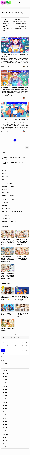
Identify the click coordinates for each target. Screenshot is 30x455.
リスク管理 (7, 202)
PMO (5, 176)
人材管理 (6, 205)
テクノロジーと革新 (9, 186)
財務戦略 (6, 218)
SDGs (5, 180)
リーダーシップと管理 (9, 199)
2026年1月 (5, 386)
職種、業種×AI (8, 215)
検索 (27, 147)
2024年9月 (5, 437)
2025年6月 (5, 408)
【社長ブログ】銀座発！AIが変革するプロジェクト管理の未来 (15, 163)
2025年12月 (5, 389)
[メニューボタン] (26, 3)
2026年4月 (5, 376)
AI (4, 167)
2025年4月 (5, 415)
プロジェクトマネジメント (10, 196)
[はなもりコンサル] (6, 3)
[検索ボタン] (20, 3)
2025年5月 (5, 411)
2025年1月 (5, 424)
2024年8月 (5, 440)
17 (3, 348)
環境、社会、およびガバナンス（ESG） (13, 212)
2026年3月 (5, 380)
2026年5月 (5, 373)
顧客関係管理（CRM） (9, 221)
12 (11, 345)
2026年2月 (5, 383)
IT (4, 173)
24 (3, 350)
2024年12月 (5, 427)
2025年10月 (5, 396)
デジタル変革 (7, 189)
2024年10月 (5, 434)
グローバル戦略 (7, 183)
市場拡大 (6, 208)
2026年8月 (5, 364)
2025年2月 (5, 421)
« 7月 (2, 356)
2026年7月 (5, 367)
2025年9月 (5, 399)
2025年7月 (5, 405)
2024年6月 (5, 447)
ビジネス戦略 (7, 192)
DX (4, 170)
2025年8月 (5, 402)
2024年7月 (5, 443)
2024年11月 (5, 431)
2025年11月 (5, 392)
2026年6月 (5, 370)
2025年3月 (5, 418)
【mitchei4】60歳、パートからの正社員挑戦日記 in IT (15, 158)
